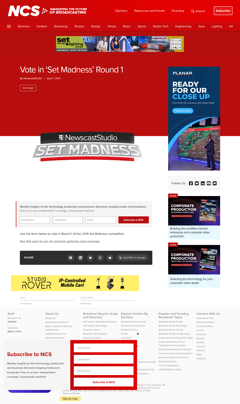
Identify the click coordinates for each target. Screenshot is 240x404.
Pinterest (200, 350)
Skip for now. (70, 398)
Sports (142, 26)
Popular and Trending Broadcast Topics (174, 315)
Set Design (28, 88)
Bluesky (200, 338)
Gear (201, 26)
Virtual (112, 26)
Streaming (60, 26)
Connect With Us (208, 313)
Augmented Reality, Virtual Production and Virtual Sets (172, 343)
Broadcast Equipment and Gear (174, 357)
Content (42, 26)
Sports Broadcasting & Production (175, 349)
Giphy (199, 354)
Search (200, 11)
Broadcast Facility (167, 361)
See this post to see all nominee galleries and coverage (60, 241)
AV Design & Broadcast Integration (100, 321)
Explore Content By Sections (134, 315)
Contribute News (204, 326)
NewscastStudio (32, 78)
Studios (79, 26)
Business (24, 26)
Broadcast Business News (133, 321)
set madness (26, 303)
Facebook (201, 334)
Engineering (183, 26)
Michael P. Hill (14, 318)
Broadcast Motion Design (171, 329)
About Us (52, 313)
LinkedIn (200, 346)
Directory (178, 10)
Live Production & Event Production (176, 353)
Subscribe (223, 10)
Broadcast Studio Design (171, 321)
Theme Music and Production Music (176, 337)
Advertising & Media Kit (56, 322)
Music (127, 26)
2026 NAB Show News (170, 369)
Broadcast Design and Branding (174, 333)
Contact (200, 330)
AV (231, 26)
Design (95, 26)
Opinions (121, 10)
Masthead (50, 318)
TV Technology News (169, 365)
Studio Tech (160, 26)
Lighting (217, 26)
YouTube (200, 342)
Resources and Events (149, 10)
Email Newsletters (205, 322)
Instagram (201, 358)
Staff (11, 313)
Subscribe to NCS (205, 318)
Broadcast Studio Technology (173, 325)
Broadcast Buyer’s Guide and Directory (100, 315)
